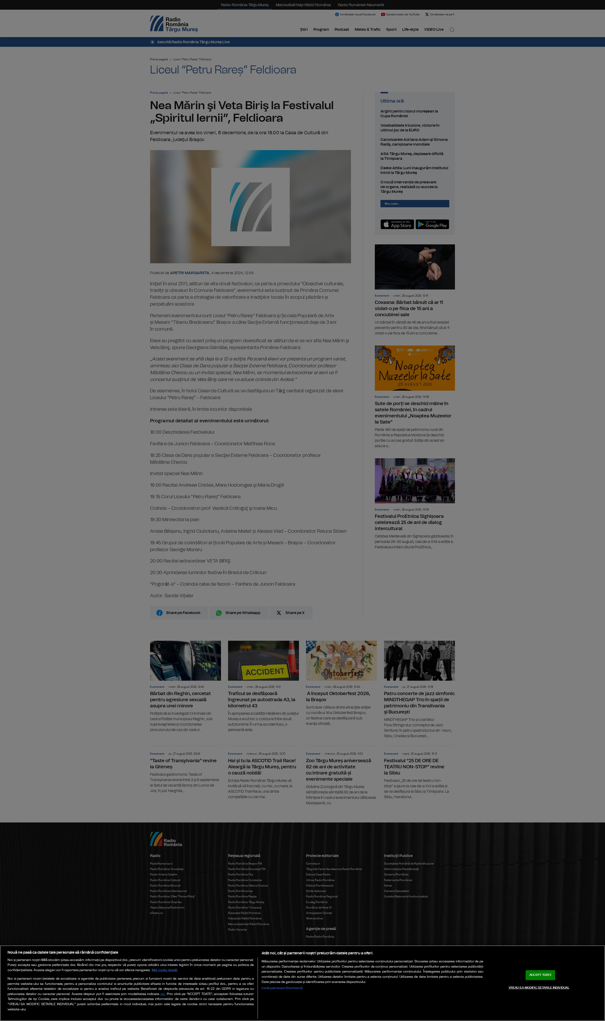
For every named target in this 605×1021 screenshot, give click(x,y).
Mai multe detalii (164, 970)
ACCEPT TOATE (540, 975)
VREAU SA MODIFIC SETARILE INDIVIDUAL (539, 987)
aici (162, 994)
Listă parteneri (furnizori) (282, 988)
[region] (302, 983)
